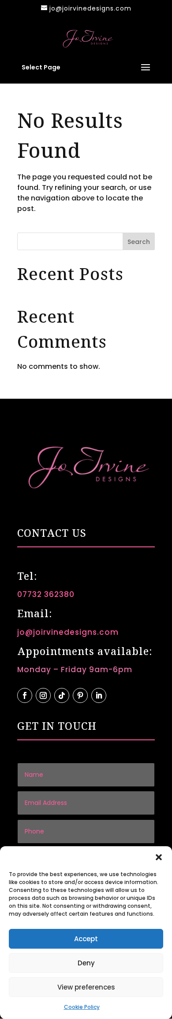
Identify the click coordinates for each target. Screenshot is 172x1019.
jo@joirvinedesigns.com (68, 632)
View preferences (86, 987)
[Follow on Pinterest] (80, 695)
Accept (86, 938)
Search (138, 241)
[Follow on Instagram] (43, 695)
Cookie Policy (82, 1007)
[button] (158, 857)
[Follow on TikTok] (61, 695)
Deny (86, 963)
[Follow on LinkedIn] (98, 695)
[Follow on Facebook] (24, 695)
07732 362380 (46, 594)
